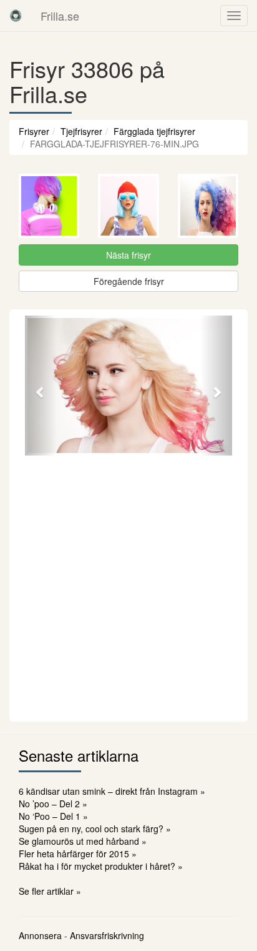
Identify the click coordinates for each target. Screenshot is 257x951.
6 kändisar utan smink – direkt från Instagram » (112, 791)
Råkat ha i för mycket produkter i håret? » (101, 866)
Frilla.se (60, 15)
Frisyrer (34, 131)
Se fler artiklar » (50, 891)
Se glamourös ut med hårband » (83, 841)
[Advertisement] (128, 586)
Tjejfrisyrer (81, 131)
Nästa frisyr (128, 255)
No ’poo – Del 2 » (53, 803)
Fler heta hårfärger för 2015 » (78, 853)
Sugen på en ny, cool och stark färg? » (95, 828)
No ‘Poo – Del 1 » (53, 816)
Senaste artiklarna (78, 755)
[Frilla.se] (15, 15)
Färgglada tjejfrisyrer (154, 131)
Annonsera (40, 935)
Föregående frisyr (129, 281)
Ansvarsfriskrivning (107, 935)
